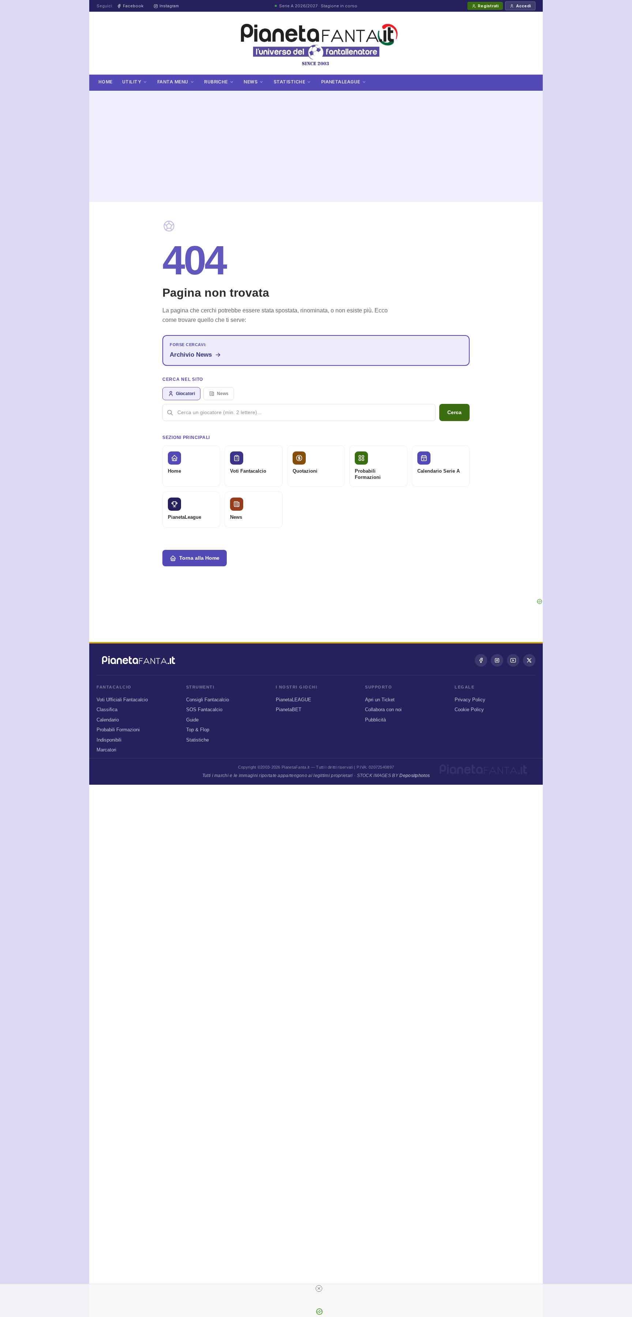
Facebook (133, 5)
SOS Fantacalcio (204, 709)
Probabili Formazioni (118, 729)
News (250, 82)
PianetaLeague (340, 82)
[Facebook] (481, 660)
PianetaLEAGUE (293, 699)
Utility (131, 82)
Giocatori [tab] (185, 393)
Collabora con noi (383, 709)
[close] (319, 1288)
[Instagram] (497, 660)
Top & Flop (197, 729)
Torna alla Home (199, 558)
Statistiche (289, 82)
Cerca (454, 412)
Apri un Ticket (380, 699)
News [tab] (223, 393)
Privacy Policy (470, 699)
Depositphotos (414, 775)
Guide (192, 720)
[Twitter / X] (529, 660)
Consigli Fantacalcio (207, 699)
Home (105, 82)
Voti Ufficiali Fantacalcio (122, 699)
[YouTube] (513, 660)
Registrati (488, 5)
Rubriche (216, 82)
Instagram (169, 5)
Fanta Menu (172, 82)
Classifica (107, 709)
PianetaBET (288, 709)
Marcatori (106, 750)
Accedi (523, 5)
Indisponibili (109, 740)
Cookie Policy (469, 709)
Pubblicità (375, 720)
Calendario (108, 720)
